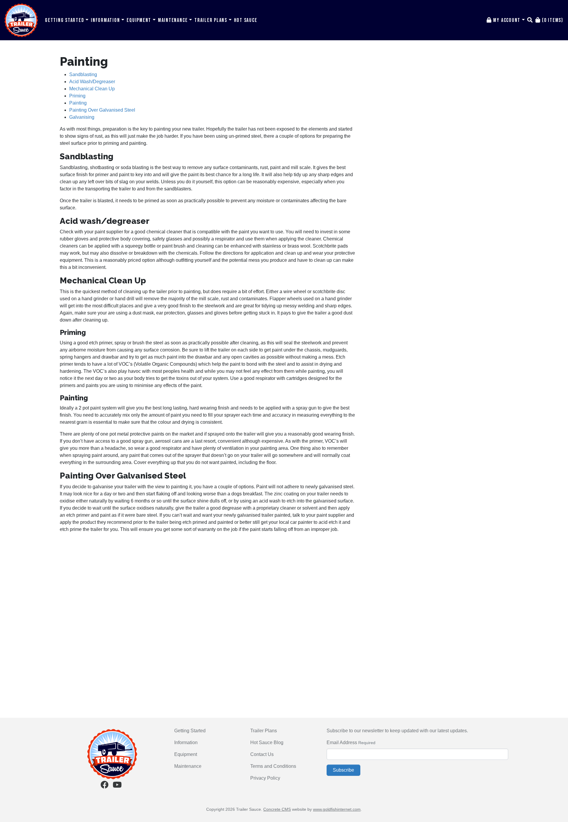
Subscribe (343, 770)
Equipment (140, 20)
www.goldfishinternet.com (337, 809)
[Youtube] (117, 786)
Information (106, 20)
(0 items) (551, 20)
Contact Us (262, 754)
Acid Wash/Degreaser (92, 81)
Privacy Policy (265, 778)
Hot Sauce (245, 20)
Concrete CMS (277, 809)
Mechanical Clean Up (92, 88)
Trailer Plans (211, 20)
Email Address (342, 742)
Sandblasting (83, 74)
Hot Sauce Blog (266, 742)
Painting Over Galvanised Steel (102, 110)
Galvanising (81, 117)
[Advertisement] (208, 579)
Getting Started (65, 20)
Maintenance (173, 20)
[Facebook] (105, 786)
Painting (78, 102)
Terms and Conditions (273, 766)
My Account (507, 20)
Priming (77, 95)
